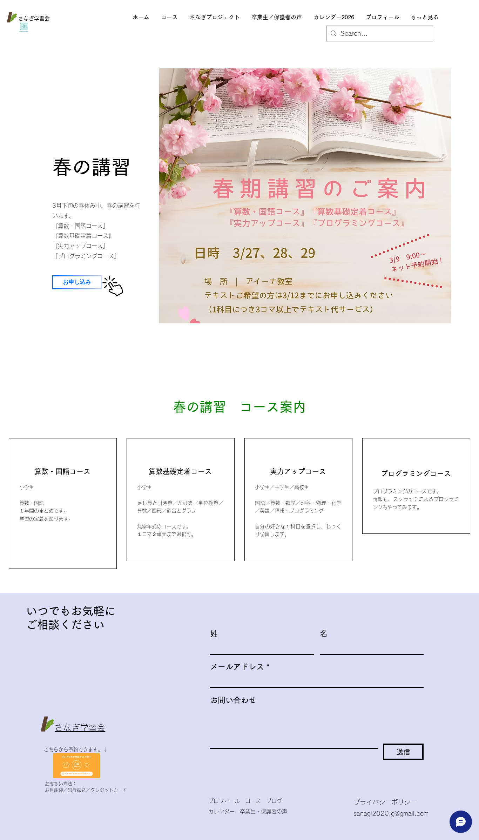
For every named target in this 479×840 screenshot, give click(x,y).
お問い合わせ (233, 700)
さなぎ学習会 (34, 18)
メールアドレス (237, 667)
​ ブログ (271, 801)
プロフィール (226, 801)
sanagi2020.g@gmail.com (391, 814)
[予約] (112, 286)
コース (253, 801)
